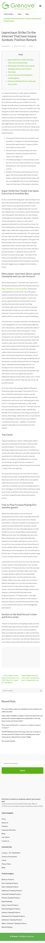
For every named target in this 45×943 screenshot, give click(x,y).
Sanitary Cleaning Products (11, 912)
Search (22, 770)
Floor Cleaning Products (10, 883)
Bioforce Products (8, 879)
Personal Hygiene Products (11, 909)
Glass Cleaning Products (10, 887)
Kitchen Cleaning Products (11, 898)
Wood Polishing (7, 927)
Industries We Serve (9, 830)
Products (5, 826)
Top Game (12, 72)
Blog (27, 14)
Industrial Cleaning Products (11, 894)
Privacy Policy (6, 864)
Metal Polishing (7, 901)
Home (19, 14)
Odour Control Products (10, 905)
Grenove (15, 936)
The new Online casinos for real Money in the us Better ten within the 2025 (22, 710)
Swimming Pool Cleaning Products (13, 916)
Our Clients (6, 837)
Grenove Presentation (9, 857)
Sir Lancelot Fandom (8, 741)
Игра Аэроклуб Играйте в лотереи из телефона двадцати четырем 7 (21, 726)
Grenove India (8, 14)
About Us (5, 823)
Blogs (3, 834)
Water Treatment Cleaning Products (14, 923)
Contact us (5, 841)
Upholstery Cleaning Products (12, 920)
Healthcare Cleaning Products (12, 890)
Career (4, 860)
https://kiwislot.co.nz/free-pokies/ (15, 289)
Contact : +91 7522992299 (11, 853)
